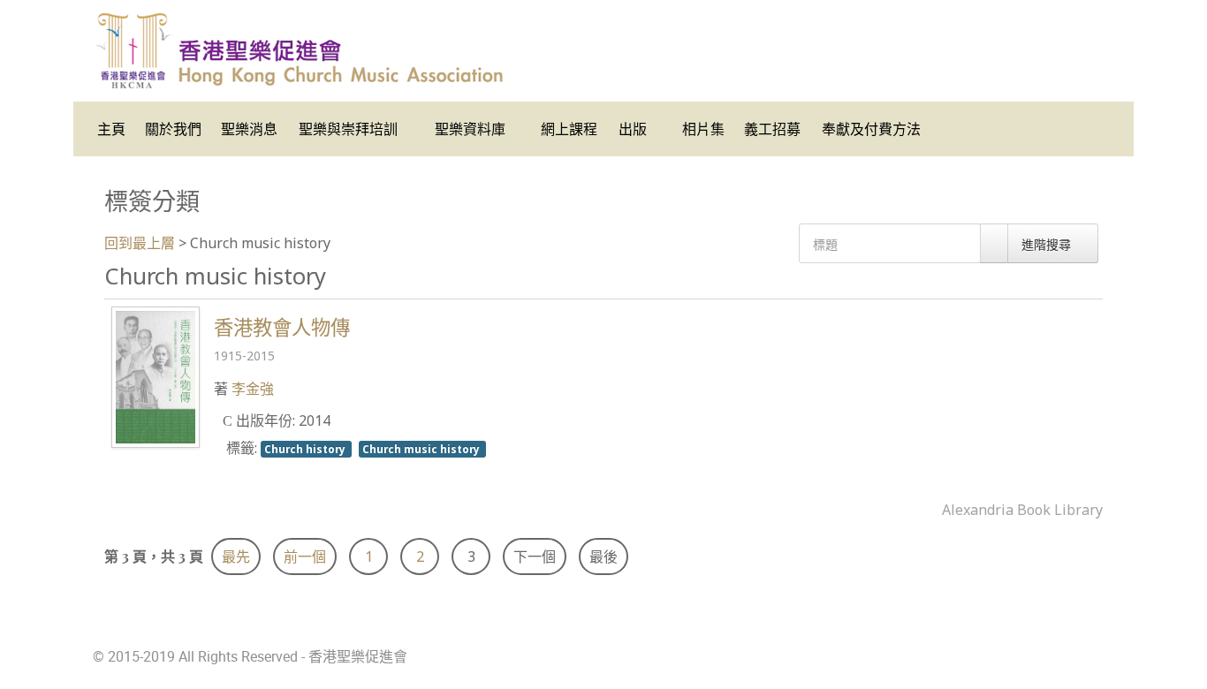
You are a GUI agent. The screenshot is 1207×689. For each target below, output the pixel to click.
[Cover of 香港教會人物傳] (155, 375)
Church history (306, 449)
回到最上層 (139, 243)
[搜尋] (994, 243)
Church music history (422, 449)
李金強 (253, 388)
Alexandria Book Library (1022, 509)
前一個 (305, 556)
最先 (236, 556)
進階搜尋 (1047, 244)
